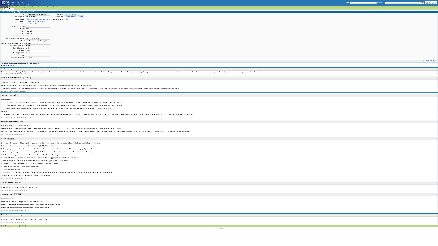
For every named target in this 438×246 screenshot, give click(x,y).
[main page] (426, 2)
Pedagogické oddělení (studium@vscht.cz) (18, 226)
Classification (42, 7)
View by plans (51, 7)
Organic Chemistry (78, 17)
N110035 (67, 19)
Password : (380, 2)
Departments (27, 7)
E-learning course (8, 65)
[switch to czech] (432, 2)
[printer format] (7, 7)
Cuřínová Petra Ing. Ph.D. (72, 14)
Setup (59, 7)
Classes (34, 7)
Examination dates (430, 61)
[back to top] (2, 226)
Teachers (18, 7)
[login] (429, 2)
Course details (8, 9)
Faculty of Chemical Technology (35, 21)
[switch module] (5, 7)
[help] (435, 2)
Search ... (12, 7)
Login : (348, 2)
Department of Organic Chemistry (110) (38, 19)
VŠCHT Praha (219, 228)
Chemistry (68, 17)
